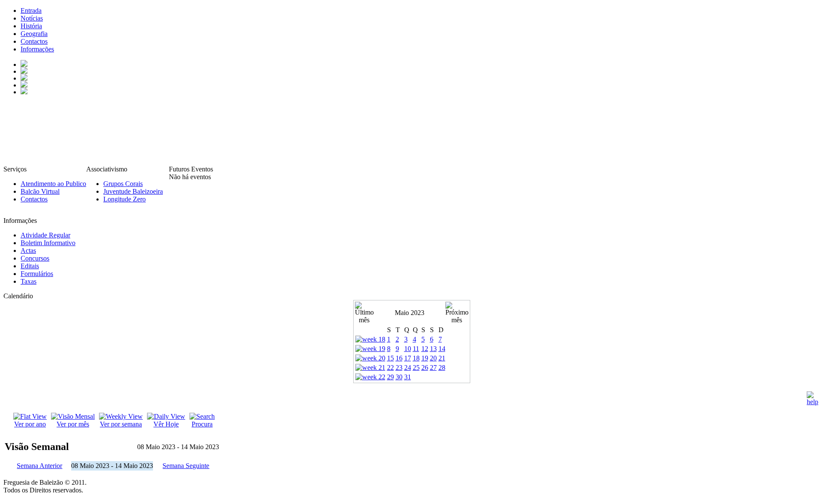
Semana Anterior (39, 465)
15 (390, 358)
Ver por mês (73, 424)
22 (390, 367)
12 (424, 348)
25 (416, 367)
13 (433, 348)
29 (390, 377)
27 (433, 367)
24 (407, 367)
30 (399, 377)
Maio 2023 (409, 312)
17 (407, 358)
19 (424, 358)
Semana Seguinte (185, 465)
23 (399, 367)
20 (433, 358)
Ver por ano (30, 424)
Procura (202, 424)
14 (442, 348)
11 (416, 348)
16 (399, 358)
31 (407, 377)
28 (442, 367)
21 (442, 358)
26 (424, 367)
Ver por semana (121, 424)
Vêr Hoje (166, 424)
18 (416, 358)
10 (407, 348)
